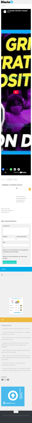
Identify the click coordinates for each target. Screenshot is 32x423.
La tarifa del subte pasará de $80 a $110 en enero (16, 328)
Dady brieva (10, 179)
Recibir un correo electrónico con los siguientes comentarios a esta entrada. (15, 251)
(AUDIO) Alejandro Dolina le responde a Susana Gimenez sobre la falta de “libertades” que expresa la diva (17, 78)
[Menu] (30, 2)
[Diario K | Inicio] (9, 2)
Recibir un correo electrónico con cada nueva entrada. (15, 257)
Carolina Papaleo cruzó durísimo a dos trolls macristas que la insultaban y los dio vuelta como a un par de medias (17, 125)
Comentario (6, 226)
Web (4, 242)
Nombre (5, 236)
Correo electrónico (22, 236)
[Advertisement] (16, 148)
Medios (3, 6)
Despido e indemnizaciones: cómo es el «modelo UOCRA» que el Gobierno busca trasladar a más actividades (15, 345)
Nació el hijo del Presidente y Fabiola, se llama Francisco (7, 210)
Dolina (15, 179)
